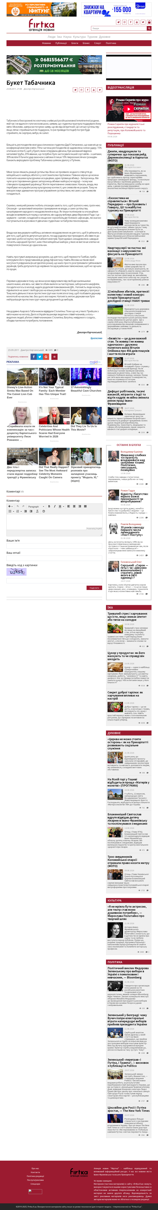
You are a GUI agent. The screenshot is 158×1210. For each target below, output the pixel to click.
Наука (67, 37)
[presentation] (10, 506)
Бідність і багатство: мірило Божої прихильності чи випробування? (134, 497)
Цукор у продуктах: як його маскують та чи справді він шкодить (126, 656)
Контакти (35, 1172)
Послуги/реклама (35, 1180)
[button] (10, 506)
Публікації (61, 43)
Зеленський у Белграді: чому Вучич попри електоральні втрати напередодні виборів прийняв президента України (127, 1019)
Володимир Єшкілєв (132, 451)
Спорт (97, 43)
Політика (111, 43)
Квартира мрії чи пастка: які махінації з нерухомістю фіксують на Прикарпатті (127, 251)
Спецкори (35, 1183)
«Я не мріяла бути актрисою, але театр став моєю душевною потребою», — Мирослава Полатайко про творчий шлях (127, 912)
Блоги (74, 43)
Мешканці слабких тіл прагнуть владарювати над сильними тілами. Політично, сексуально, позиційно (133, 462)
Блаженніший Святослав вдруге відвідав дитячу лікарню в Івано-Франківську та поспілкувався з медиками (127, 818)
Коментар (13, 500)
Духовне (104, 37)
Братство (96, 338)
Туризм (92, 37)
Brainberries (22, 402)
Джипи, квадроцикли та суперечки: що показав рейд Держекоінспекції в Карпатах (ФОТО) (128, 155)
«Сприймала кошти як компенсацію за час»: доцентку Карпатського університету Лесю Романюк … (22, 433)
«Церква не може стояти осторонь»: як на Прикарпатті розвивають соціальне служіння (128, 743)
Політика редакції (35, 1176)
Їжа (59, 37)
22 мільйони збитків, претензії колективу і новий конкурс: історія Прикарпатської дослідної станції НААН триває (129, 296)
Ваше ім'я (13, 540)
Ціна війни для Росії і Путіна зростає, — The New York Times (129, 1109)
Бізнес (86, 43)
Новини (46, 43)
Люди (52, 37)
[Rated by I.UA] (35, 1191)
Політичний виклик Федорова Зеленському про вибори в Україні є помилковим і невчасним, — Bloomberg (128, 972)
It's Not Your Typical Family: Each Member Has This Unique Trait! (52, 391)
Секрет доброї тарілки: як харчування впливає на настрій (125, 695)
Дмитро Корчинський (32, 350)
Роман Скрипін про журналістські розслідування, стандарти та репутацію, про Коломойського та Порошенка (126, 128)
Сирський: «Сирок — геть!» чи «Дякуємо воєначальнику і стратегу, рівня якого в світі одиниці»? (134, 571)
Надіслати (94, 587)
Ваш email (13, 553)
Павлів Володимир (131, 524)
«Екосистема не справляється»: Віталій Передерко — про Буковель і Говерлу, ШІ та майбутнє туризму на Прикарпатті (127, 204)
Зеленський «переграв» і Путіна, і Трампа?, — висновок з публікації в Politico (128, 1063)
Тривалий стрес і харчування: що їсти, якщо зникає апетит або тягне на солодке (128, 617)
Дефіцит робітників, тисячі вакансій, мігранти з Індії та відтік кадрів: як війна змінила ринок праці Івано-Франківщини (128, 397)
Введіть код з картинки (21, 565)
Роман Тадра (128, 490)
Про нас (35, 1168)
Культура (79, 37)
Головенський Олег (131, 561)
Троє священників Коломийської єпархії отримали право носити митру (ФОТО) (128, 861)
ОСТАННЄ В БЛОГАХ (129, 445)
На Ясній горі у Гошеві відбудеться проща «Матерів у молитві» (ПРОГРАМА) (128, 782)
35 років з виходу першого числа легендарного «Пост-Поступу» (132, 531)
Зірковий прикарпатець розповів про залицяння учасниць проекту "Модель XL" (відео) (86, 474)
